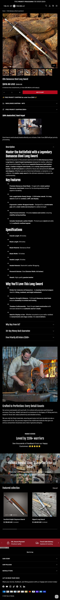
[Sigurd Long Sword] (44, 504)
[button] (53, 6)
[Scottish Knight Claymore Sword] (16, 504)
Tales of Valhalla (10, 596)
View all (55, 488)
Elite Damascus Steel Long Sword (15, 11)
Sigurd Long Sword (38, 519)
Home (3, 11)
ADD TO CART (40, 92)
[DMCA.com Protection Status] (4, 548)
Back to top (30, 552)
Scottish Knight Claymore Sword (14, 519)
